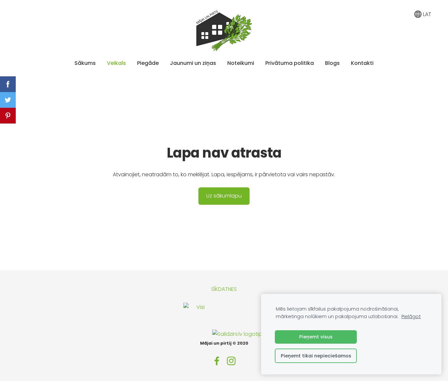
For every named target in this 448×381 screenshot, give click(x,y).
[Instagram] (231, 361)
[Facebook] (216, 361)
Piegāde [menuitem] (148, 63)
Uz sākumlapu (224, 196)
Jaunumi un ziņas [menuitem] (193, 63)
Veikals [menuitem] (116, 63)
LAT (426, 14)
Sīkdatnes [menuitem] (224, 289)
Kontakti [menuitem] (362, 63)
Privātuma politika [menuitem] (289, 63)
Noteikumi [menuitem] (240, 63)
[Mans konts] (403, 14)
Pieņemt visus (316, 336)
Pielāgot (411, 316)
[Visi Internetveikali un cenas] (197, 334)
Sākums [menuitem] (85, 63)
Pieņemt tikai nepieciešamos (316, 355)
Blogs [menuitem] (332, 63)
